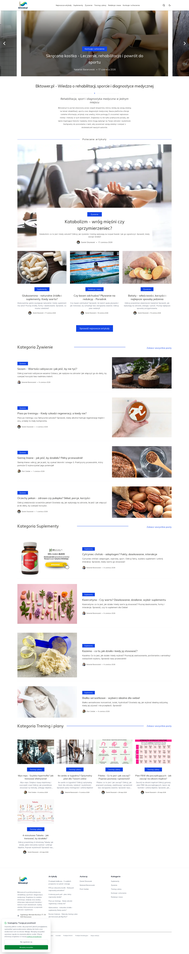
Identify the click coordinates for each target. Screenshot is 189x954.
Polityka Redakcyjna (81, 935)
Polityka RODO (68, 935)
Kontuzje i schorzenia (131, 5)
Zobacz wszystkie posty (159, 348)
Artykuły (53, 876)
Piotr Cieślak (84, 889)
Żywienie (88, 5)
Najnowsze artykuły (64, 5)
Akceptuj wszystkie (26, 947)
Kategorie (115, 876)
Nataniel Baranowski (87, 885)
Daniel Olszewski (86, 881)
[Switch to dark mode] (170, 5)
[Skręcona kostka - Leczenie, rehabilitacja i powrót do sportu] (94, 43)
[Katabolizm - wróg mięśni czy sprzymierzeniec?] (94, 195)
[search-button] (164, 5)
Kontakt (58, 935)
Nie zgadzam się (26, 942)
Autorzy (84, 876)
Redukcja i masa (114, 5)
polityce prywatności (34, 937)
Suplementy (78, 5)
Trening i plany (100, 5)
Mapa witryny (95, 935)
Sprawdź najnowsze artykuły (94, 328)
